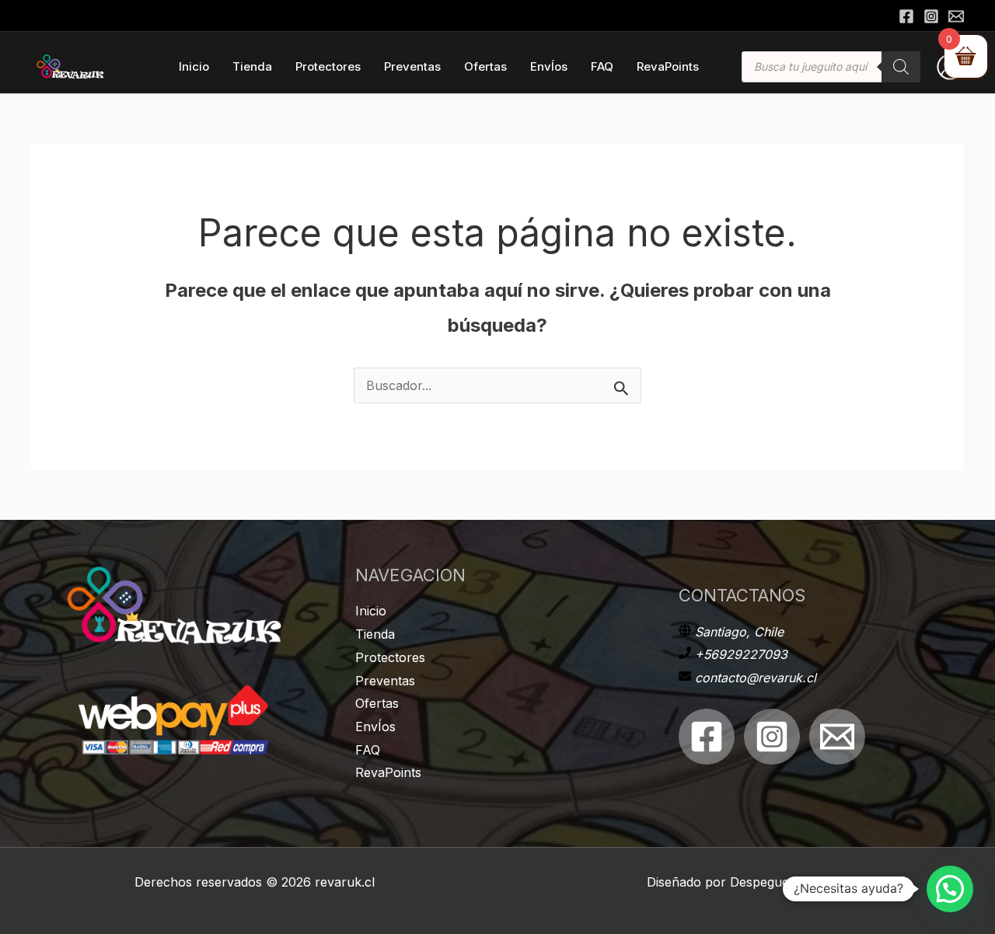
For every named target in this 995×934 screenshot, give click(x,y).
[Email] (956, 16)
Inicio (370, 611)
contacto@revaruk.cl (755, 677)
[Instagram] (931, 16)
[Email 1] (837, 737)
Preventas (385, 680)
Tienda (375, 634)
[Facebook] (906, 16)
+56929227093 (741, 654)
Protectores (390, 657)
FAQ (367, 750)
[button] (950, 889)
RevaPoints (388, 772)
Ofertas (377, 703)
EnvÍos (375, 726)
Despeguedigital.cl (782, 882)
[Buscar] (901, 66)
